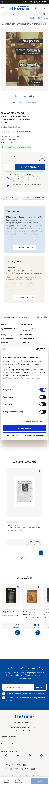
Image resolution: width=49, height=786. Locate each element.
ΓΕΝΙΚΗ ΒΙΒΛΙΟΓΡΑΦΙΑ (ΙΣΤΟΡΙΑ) (29, 24)
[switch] (42, 397)
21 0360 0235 (43, 2)
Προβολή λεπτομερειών (32, 421)
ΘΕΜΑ (9, 24)
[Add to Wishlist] (27, 781)
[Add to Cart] (41, 552)
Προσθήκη (39, 781)
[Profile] (40, 8)
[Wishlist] (36, 8)
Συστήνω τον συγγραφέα (26, 103)
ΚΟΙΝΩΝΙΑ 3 (9, 142)
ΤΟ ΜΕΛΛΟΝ (12, 139)
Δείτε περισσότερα (24, 247)
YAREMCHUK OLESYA (10, 127)
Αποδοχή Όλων (24, 428)
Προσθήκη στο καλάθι (29, 167)
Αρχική (3, 24)
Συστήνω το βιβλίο (26, 96)
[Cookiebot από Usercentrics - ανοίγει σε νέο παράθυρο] (35, 349)
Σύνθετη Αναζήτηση (39, 18)
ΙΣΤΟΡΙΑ (15, 24)
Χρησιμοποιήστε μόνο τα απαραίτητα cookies (24, 435)
